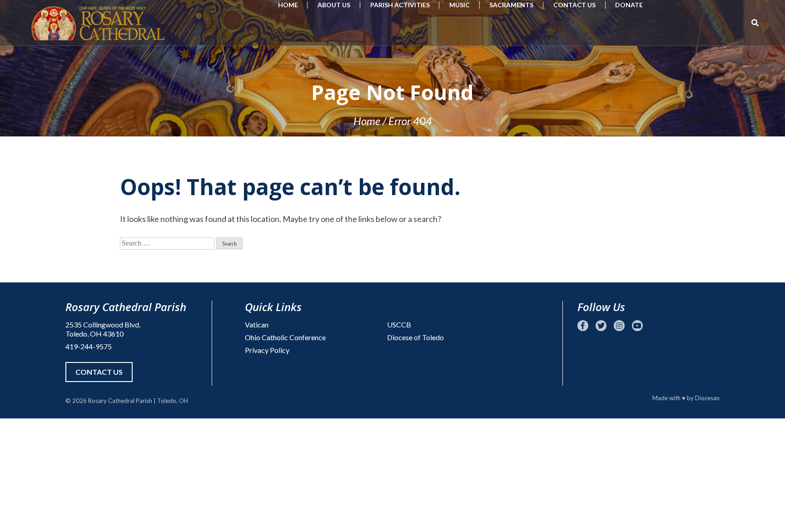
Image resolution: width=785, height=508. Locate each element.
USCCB (399, 324)
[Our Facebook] (582, 325)
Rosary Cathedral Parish (120, 400)
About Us (334, 5)
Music (459, 5)
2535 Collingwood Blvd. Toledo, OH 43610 (102, 329)
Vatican (256, 324)
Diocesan (707, 398)
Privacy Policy (267, 350)
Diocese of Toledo (415, 337)
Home (288, 5)
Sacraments (511, 5)
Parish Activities (400, 5)
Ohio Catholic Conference (285, 337)
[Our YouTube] (637, 325)
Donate (629, 5)
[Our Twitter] (601, 325)
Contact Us (574, 5)
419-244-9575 (88, 346)
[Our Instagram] (619, 325)
